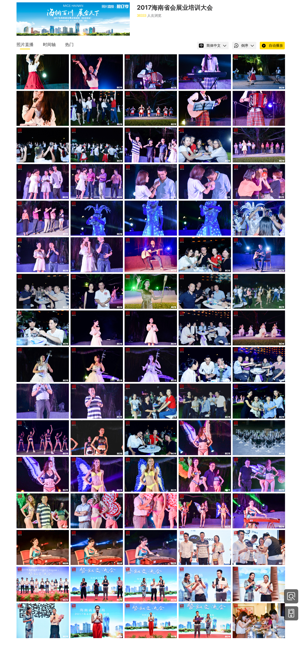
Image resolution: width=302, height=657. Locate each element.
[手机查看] (291, 613)
